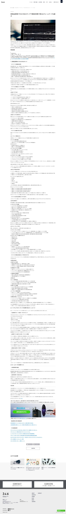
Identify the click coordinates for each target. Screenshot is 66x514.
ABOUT (33, 493)
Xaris (22, 398)
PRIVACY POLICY (5, 512)
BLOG (13, 7)
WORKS (33, 496)
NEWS (33, 499)
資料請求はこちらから (61, 510)
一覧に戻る (33, 448)
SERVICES (34, 494)
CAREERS (33, 501)
